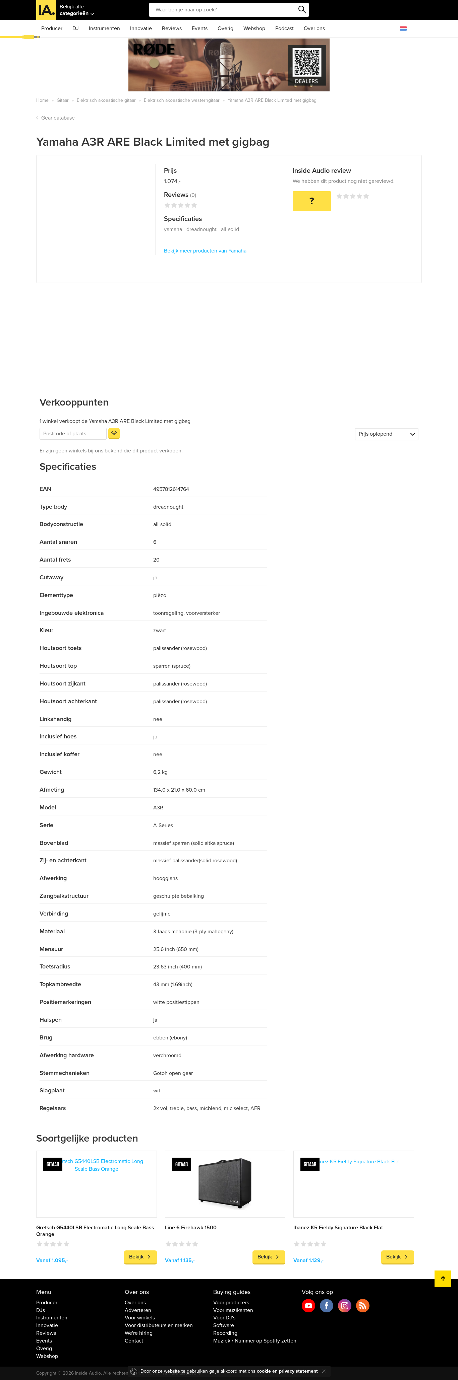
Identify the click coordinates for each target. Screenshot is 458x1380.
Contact (134, 1340)
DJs (40, 1310)
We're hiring (139, 1333)
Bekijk (136, 1256)
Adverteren (138, 1310)
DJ (75, 28)
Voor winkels (140, 1317)
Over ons (314, 28)
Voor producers (231, 1302)
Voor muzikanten (233, 1310)
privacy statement (298, 1371)
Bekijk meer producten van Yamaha (205, 250)
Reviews (172, 28)
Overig (225, 28)
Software (223, 1325)
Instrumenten (104, 28)
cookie (264, 1371)
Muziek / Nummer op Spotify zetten (254, 1340)
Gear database (58, 118)
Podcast (284, 28)
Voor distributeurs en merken (159, 1325)
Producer (51, 28)
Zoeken (302, 10)
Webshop (254, 28)
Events (200, 28)
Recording (225, 1333)
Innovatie (141, 28)
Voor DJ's (224, 1317)
